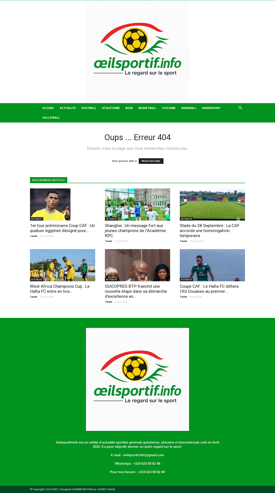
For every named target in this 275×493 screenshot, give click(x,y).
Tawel (33, 235)
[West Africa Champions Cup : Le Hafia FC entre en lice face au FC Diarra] (62, 265)
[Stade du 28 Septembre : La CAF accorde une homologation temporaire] (212, 204)
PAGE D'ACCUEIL (151, 161)
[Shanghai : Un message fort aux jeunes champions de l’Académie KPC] (137, 204)
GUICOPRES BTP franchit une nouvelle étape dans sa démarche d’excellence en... (136, 291)
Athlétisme (111, 108)
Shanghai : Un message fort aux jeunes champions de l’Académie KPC (135, 230)
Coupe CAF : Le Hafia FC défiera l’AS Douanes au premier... (209, 289)
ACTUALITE (68, 108)
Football (88, 108)
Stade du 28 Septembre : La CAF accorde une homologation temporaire (210, 230)
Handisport (211, 108)
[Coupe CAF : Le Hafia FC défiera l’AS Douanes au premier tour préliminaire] (212, 265)
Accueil (48, 108)
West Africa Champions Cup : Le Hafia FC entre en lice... (60, 289)
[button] (240, 108)
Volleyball (51, 117)
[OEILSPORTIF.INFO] (137, 51)
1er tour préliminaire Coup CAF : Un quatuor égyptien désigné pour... (62, 228)
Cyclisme (169, 108)
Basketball (147, 108)
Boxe (129, 108)
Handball (188, 108)
